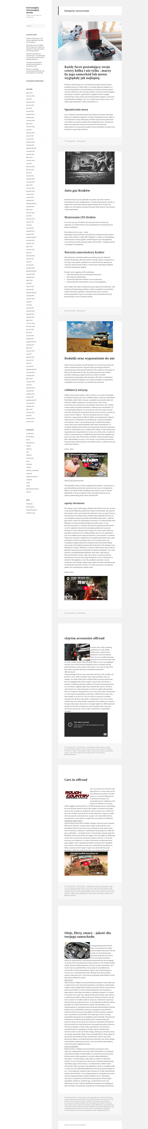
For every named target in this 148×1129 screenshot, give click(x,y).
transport (29, 479)
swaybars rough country (107, 892)
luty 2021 (29, 262)
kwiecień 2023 (30, 191)
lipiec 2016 (29, 378)
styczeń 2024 (30, 176)
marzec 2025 (30, 136)
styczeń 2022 (30, 228)
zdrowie (28, 492)
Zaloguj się (29, 504)
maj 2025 (29, 130)
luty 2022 (29, 225)
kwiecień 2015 (30, 418)
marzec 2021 (30, 259)
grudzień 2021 (30, 231)
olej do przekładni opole (93, 1103)
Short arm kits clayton (98, 753)
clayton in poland (81, 749)
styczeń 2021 (30, 265)
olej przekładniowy (97, 1105)
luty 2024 (29, 173)
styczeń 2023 (30, 197)
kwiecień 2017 (30, 357)
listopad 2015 (30, 397)
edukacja (29, 449)
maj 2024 (29, 163)
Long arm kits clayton (75, 753)
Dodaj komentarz (71, 754)
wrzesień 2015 (30, 403)
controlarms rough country (93, 888)
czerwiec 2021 (30, 249)
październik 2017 (31, 342)
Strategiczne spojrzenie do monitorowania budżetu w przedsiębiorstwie (34, 64)
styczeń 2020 (30, 289)
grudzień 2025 (30, 114)
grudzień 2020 (30, 268)
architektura (30, 433)
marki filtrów (88, 1101)
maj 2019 (29, 302)
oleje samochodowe (83, 1108)
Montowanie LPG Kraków (80, 217)
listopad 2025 (30, 117)
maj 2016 (29, 385)
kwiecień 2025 (30, 133)
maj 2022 (29, 216)
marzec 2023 (30, 194)
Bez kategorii (30, 436)
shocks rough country (101, 890)
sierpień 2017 (30, 345)
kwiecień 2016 (30, 388)
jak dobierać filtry (106, 1099)
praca (28, 461)
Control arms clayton (70, 751)
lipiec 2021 (29, 246)
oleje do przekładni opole (90, 1106)
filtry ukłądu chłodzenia (93, 1099)
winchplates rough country (105, 893)
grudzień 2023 (30, 179)
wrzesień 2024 (30, 151)
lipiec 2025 (29, 123)
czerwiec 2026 (30, 96)
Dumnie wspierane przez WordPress (75, 1125)
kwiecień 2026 (30, 102)
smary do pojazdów (71, 1046)
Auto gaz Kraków (77, 190)
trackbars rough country (71, 893)
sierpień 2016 (30, 375)
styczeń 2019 (30, 308)
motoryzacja (30, 458)
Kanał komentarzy (31, 510)
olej (73, 1103)
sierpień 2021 (30, 243)
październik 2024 (31, 148)
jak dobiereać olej (78, 1101)
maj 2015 (29, 415)
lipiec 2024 (29, 157)
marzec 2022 (30, 222)
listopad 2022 (30, 200)
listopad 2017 (30, 339)
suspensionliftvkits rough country (89, 892)
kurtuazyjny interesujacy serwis (32, 10)
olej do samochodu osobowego (82, 1105)
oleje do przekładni (77, 1106)
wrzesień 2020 (30, 274)
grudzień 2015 (30, 394)
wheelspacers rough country (87, 893)
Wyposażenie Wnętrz (32, 489)
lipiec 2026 (29, 93)
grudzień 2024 (30, 142)
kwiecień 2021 (30, 256)
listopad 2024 (30, 145)
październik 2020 (31, 271)
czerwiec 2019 (30, 299)
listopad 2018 (30, 314)
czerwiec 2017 (30, 351)
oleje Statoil (68, 980)
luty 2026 (29, 108)
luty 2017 (29, 363)
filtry (108, 1097)
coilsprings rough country (73, 821)
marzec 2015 (30, 421)
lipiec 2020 (29, 280)
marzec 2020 (30, 286)
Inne (27, 452)
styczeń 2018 (30, 335)
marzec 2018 (30, 329)
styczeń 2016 (30, 391)
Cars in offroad (75, 780)
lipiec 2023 (29, 185)
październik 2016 (31, 369)
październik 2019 (31, 292)
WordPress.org (30, 513)
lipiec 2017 (29, 348)
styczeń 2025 (30, 139)
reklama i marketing (32, 470)
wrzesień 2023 (30, 182)
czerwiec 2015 (30, 412)
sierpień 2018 (30, 317)
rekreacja (29, 473)
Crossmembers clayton (84, 751)
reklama (28, 467)
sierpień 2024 (30, 154)
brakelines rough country (95, 886)
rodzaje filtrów (98, 1108)
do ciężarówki (92, 1097)
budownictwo (30, 443)
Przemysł (29, 464)
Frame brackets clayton (98, 751)
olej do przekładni (80, 1103)
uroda (28, 483)
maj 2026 (29, 99)
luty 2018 (29, 332)
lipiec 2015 (29, 409)
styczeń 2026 (30, 111)
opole (91, 1108)
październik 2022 (31, 203)
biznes (28, 440)
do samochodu (101, 1097)
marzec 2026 (30, 105)
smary (77, 1110)
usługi (28, 486)
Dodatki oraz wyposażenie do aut (89, 358)
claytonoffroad (91, 749)
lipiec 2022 (29, 209)
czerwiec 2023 (30, 188)
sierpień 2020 (30, 277)
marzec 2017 (30, 360)
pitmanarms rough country (77, 890)
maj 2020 (29, 283)
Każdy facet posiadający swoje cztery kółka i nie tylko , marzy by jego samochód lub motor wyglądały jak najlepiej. (87, 72)
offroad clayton (86, 753)
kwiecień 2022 (30, 219)
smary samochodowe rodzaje (88, 1110)
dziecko (28, 446)
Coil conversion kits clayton (104, 749)
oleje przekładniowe (105, 1106)
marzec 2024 (30, 170)
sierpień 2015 (30, 406)
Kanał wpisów (30, 507)
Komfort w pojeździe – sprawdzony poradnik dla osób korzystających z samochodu (35, 71)
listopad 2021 (30, 234)
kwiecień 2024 (30, 166)
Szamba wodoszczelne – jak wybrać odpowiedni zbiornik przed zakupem (34, 40)
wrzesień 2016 (30, 372)
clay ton (103, 747)
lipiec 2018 (29, 320)
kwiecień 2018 (30, 326)
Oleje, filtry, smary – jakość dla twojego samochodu (87, 935)
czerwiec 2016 (30, 382)
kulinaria (29, 455)
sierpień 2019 (30, 295)
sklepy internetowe (32, 476)
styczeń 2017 (30, 366)
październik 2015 (31, 400)
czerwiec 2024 (30, 160)
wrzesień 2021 (30, 240)
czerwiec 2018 (30, 323)
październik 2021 (31, 237)
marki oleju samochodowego (100, 1101)
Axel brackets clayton (94, 747)
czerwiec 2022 (30, 213)
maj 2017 (29, 354)
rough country (90, 890)
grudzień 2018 (30, 311)
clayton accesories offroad (84, 638)
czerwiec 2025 (30, 127)
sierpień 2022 (30, 206)
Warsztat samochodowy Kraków (84, 252)
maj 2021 (29, 252)
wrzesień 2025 (30, 120)
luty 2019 (29, 305)
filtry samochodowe (80, 1099)
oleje (69, 1106)
